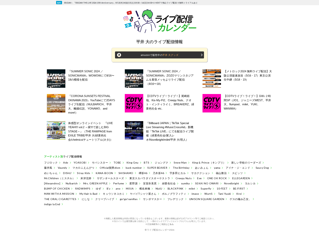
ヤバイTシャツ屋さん (143, 193)
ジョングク (161, 162)
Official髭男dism (110, 167)
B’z (108, 188)
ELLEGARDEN (241, 178)
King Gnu (132, 162)
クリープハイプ (104, 199)
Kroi (239, 193)
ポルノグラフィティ (174, 193)
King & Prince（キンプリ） (209, 162)
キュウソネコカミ (114, 193)
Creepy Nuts (184, 178)
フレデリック (175, 199)
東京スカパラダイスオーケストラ (149, 178)
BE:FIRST (239, 188)
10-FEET (222, 188)
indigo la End (52, 204)
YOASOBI (80, 162)
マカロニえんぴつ (83, 167)
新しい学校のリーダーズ (246, 162)
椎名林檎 (144, 188)
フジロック (51, 162)
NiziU (159, 188)
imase (195, 193)
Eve (199, 178)
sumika (185, 183)
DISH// (67, 173)
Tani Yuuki (224, 193)
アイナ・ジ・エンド (238, 167)
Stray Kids (83, 173)
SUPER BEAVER (157, 167)
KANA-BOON (104, 173)
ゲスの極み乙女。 (240, 199)
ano (118, 188)
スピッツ (237, 173)
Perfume (118, 183)
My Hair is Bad (88, 193)
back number (134, 167)
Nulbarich (72, 183)
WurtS (208, 193)
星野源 (133, 183)
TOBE (117, 162)
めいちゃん (51, 173)
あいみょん (202, 167)
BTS (146, 162)
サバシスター (100, 162)
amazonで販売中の (160, 54)
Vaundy (62, 167)
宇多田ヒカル (178, 173)
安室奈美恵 (150, 183)
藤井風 (48, 167)
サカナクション (200, 173)
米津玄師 (85, 178)
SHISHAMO (126, 173)
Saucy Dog (262, 167)
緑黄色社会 (169, 183)
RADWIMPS (82, 188)
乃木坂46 (158, 173)
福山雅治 (221, 173)
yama (217, 167)
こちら (171, 224)
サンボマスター (152, 199)
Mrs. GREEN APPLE (95, 183)
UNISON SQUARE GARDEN (206, 199)
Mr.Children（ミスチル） (59, 178)
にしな (86, 199)
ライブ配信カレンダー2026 (160, 229)
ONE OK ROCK (217, 178)
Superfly (206, 188)
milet (192, 188)
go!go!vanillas (129, 199)
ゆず (98, 188)
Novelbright (231, 183)
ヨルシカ (250, 183)
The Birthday (181, 167)
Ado (65, 162)
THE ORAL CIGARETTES (60, 199)
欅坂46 (143, 173)
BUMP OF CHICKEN (57, 188)
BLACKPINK (175, 188)
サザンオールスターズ (110, 178)
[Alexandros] (52, 183)
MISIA (130, 188)
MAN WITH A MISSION (59, 193)
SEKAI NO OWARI (207, 183)
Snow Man (180, 162)
